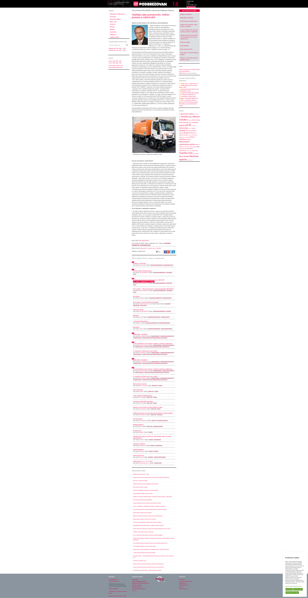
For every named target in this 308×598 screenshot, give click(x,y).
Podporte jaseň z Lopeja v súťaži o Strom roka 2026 (144, 519)
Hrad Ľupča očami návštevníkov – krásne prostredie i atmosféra (147, 570)
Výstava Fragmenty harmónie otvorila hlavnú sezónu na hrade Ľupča (148, 567)
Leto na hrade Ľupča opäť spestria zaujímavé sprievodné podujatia (148, 535)
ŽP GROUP (182, 579)
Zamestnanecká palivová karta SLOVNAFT (142, 512)
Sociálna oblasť (165, 317)
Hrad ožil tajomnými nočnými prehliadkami (142, 499)
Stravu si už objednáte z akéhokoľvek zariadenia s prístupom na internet (149, 506)
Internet (141, 391)
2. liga (181, 114)
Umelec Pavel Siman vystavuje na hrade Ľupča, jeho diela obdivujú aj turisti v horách (152, 528)
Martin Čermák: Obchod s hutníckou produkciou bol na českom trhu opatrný (150, 509)
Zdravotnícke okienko (159, 457)
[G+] (168, 251)
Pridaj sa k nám (151, 248)
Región (112, 29)
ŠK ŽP (140, 426)
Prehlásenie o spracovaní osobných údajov (118, 592)
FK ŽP (140, 397)
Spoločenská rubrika (164, 323)
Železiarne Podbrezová (117, 14)
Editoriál (190, 122)
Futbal (160, 385)
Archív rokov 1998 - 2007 (115, 61)
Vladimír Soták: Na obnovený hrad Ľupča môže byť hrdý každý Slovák (148, 564)
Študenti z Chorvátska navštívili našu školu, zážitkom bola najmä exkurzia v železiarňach (152, 496)
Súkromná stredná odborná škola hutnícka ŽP (155, 337)
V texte (141, 317)
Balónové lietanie (162, 420)
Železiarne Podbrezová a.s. (186, 581)
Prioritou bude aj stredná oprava (188, 21)
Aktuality (185, 114)
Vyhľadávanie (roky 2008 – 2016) (117, 48)
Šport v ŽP (113, 22)
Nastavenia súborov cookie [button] (292, 592)
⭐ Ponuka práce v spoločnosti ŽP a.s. (189, 83)
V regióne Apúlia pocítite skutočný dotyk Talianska (144, 552)
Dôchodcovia (184, 122)
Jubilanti (182, 130)
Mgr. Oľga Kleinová (144, 240)
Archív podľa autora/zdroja (116, 67)
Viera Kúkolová (142, 336)
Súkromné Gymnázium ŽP (167, 336)
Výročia (185, 148)
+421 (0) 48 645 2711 (114, 581)
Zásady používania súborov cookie (293, 586)
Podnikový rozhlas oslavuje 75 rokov (141, 474)
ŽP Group (113, 16)
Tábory (187, 146)
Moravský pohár (184, 45)
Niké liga (185, 133)
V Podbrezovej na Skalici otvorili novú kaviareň (143, 531)
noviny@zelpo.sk (113, 579)
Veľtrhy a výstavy (192, 146)
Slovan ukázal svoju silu (186, 49)
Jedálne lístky (114, 37)
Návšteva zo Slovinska (186, 14)
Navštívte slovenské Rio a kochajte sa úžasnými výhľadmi (145, 490)
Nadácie (181, 133)
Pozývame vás (194, 135)
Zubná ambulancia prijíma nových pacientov (143, 493)
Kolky (158, 409)
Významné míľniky (185, 42)
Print (159, 252)
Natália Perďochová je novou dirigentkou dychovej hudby (145, 483)
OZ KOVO (113, 24)
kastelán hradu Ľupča (144, 303)
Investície (193, 128)
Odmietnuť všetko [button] (298, 589)
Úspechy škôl (195, 150)
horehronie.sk (142, 445)
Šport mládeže (184, 156)
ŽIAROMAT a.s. (183, 583)
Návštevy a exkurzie (183, 135)
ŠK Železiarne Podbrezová (138, 588)
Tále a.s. (134, 590)
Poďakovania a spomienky (184, 137)
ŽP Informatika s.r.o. (137, 587)
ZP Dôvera (141, 298)
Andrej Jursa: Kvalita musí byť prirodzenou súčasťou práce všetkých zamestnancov (151, 477)
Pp (139, 323)
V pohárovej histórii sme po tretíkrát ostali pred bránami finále (147, 503)
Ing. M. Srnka (142, 265)
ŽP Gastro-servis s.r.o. (144, 463)
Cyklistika (159, 414)
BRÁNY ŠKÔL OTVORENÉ (186, 18)
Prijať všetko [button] (289, 589)
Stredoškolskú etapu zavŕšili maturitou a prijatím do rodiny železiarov (148, 525)
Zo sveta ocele (188, 150)
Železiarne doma (145, 245)
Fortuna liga (183, 128)
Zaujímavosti (157, 439)
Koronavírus (189, 130)
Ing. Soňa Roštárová (143, 290)
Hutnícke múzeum (136, 585)
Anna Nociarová (142, 420)
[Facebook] (165, 251)
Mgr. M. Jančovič (143, 385)
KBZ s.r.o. (181, 587)
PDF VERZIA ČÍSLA (191, 7)
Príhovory (188, 139)
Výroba (181, 148)
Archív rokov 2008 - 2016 (115, 63)
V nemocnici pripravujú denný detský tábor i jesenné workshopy (147, 522)
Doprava (189, 120)
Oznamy (156, 451)
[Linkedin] (173, 251)
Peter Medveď (142, 414)
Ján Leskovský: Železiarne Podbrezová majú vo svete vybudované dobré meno (150, 543)
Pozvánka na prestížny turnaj (139, 560)
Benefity (184, 117)
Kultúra (194, 130)
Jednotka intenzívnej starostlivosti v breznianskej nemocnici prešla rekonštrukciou (189, 37)
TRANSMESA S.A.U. (184, 585)
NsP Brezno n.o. (193, 133)
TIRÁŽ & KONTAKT (113, 588)
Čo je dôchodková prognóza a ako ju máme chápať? (144, 546)
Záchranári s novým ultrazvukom (140, 480)
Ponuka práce (142, 248)
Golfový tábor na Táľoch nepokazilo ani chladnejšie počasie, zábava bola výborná (151, 549)
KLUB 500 (113, 32)
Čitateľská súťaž (185, 153)
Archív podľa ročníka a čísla (116, 65)
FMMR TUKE (193, 125)
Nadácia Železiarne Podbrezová (140, 583)
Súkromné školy (115, 19)
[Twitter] (170, 251)
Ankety (191, 114)
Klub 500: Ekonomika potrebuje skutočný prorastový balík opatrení (148, 516)
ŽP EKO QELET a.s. (184, 588)
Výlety (197, 146)
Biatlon (112, 27)
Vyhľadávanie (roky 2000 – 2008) (117, 50)
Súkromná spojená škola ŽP (139, 581)
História (168, 311)
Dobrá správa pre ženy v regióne (140, 487)
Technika (158, 248)
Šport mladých (196, 153)
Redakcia (113, 34)
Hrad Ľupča (143, 305)
